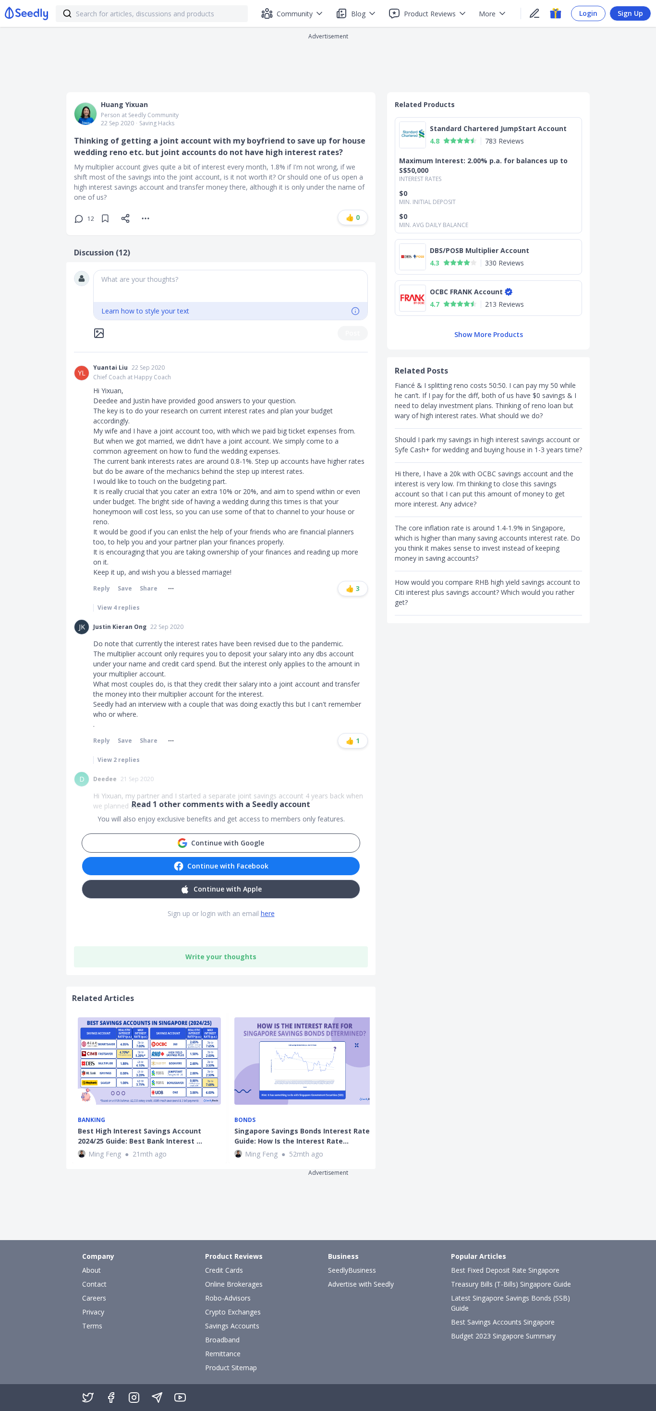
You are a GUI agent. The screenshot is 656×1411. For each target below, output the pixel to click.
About (91, 1270)
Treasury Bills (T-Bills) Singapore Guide (511, 1284)
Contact (94, 1284)
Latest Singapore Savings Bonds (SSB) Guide (510, 1303)
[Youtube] (180, 1397)
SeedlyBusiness (352, 1270)
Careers (94, 1297)
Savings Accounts (232, 1325)
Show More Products (488, 334)
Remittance (223, 1353)
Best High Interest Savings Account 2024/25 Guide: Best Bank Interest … (140, 1136)
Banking (91, 1120)
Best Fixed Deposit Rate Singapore (505, 1270)
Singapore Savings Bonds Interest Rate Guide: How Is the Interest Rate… (302, 1136)
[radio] (446, 140)
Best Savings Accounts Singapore (503, 1322)
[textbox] (230, 286)
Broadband (222, 1339)
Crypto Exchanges (233, 1311)
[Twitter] (88, 1397)
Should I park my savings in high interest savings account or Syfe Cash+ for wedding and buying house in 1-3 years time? (488, 444)
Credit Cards (224, 1270)
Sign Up (630, 13)
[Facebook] (111, 1397)
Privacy (93, 1311)
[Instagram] (134, 1397)
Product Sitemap (231, 1367)
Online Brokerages (234, 1284)
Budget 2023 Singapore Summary (503, 1335)
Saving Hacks (156, 123)
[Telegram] (157, 1397)
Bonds (244, 1120)
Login (588, 13)
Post (352, 333)
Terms (92, 1325)
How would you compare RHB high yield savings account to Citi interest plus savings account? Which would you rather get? (487, 592)
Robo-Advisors (228, 1297)
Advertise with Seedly (361, 1284)
